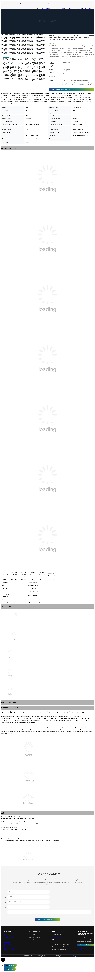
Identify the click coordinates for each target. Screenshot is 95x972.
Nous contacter (89, 8)
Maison (35, 8)
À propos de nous (8, 944)
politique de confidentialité (10, 949)
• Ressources (7, 942)
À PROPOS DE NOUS (58, 8)
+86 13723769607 (56, 937)
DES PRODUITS (44, 8)
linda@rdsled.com (58, 939)
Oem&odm (70, 8)
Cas (5, 939)
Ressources (79, 8)
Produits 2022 (54, 25)
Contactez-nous (8, 946)
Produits (6, 934)
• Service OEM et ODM (9, 937)
